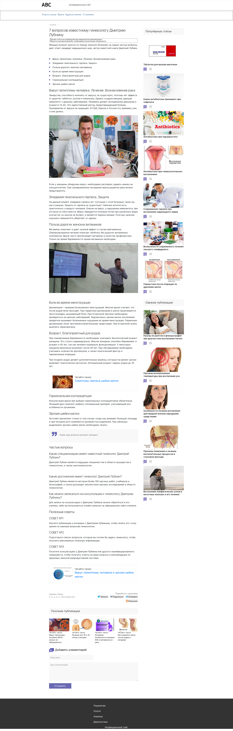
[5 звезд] (59, 597)
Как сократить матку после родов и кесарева (127, 637)
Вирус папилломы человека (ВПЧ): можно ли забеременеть (57, 638)
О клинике (88, 14)
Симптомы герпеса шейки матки (96, 380)
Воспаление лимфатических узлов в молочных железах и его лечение (162, 493)
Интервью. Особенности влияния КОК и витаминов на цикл (104, 638)
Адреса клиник (73, 14)
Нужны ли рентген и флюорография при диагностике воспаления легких (162, 337)
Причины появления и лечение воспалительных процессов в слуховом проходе (159, 454)
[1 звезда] (50, 597)
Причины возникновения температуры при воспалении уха (161, 374)
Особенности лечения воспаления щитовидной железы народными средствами (161, 413)
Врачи (61, 14)
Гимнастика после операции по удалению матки (160, 285)
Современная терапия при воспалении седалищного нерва (160, 210)
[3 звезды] (55, 597)
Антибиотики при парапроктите (160, 136)
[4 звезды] (57, 597)
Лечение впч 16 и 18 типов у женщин (81, 636)
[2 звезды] (52, 597)
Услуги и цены (49, 14)
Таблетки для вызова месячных (160, 64)
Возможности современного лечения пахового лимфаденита (163, 248)
